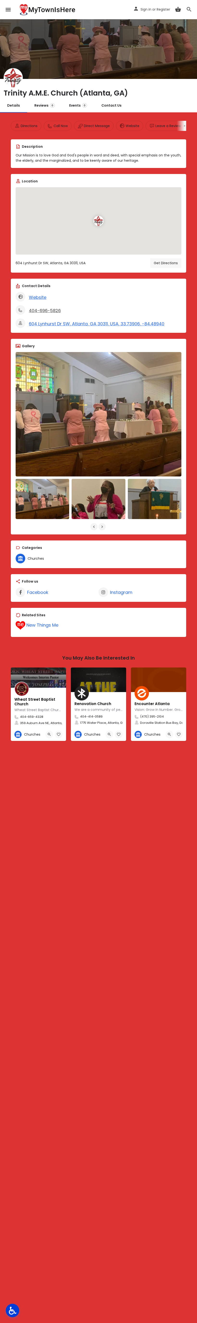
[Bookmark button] (58, 734)
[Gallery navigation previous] (94, 526)
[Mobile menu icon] (8, 10)
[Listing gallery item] (42, 499)
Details (13, 105)
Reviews (43, 105)
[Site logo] (48, 10)
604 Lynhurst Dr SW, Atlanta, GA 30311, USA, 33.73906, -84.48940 (96, 324)
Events (77, 105)
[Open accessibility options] (12, 1310)
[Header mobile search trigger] (189, 9)
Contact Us (111, 105)
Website (37, 297)
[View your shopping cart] (178, 9)
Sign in (146, 9)
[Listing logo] (13, 77)
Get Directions (166, 263)
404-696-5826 (45, 311)
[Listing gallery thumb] (98, 414)
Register (163, 9)
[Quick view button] (49, 734)
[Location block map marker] (98, 221)
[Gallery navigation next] (102, 526)
